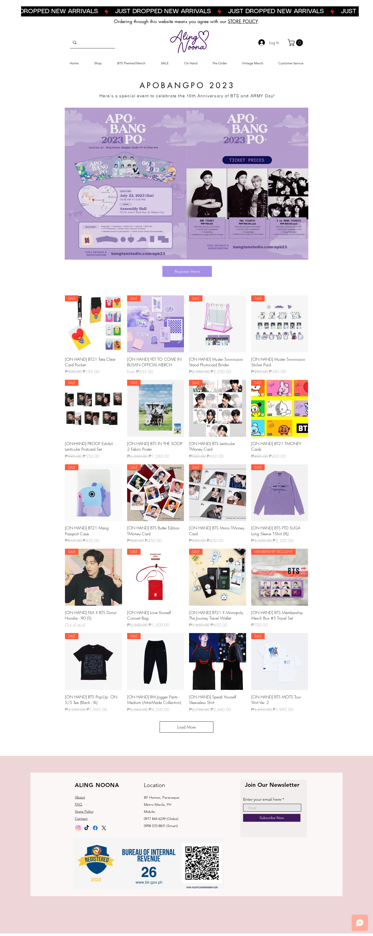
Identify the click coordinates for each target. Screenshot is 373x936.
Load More (186, 727)
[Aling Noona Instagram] (78, 828)
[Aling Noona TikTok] (86, 828)
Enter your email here (262, 799)
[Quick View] (217, 661)
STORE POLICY (243, 21)
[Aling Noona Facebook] (95, 828)
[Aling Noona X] (104, 828)
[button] (296, 42)
